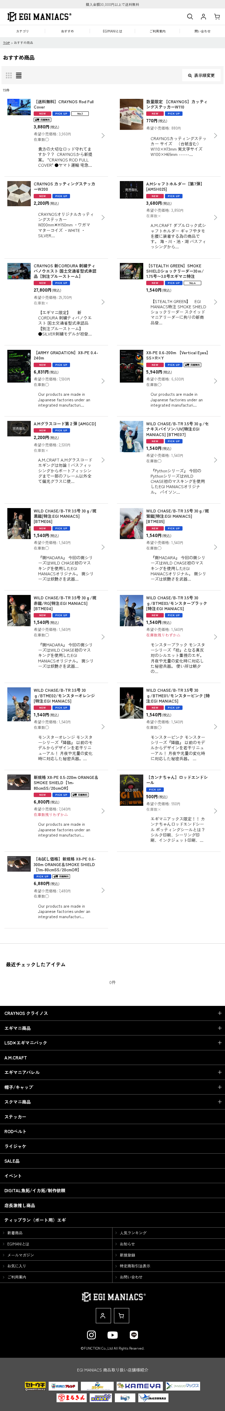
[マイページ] (203, 16)
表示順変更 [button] (204, 75)
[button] (190, 16)
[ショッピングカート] (217, 16)
